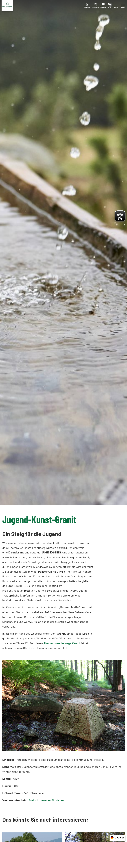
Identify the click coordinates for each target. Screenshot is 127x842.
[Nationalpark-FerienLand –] (7, 5)
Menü (123, 7)
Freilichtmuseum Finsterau (46, 800)
